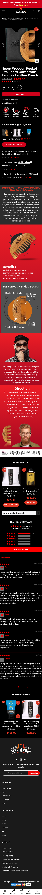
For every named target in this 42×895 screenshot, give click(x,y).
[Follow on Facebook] (17, 759)
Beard (4, 835)
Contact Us (6, 796)
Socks (4, 820)
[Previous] (3, 45)
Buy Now (23, 5)
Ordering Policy (7, 852)
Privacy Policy (7, 848)
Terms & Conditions (9, 863)
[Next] (38, 45)
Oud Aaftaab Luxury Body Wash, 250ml (31, 490)
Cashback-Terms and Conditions (15, 871)
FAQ (3, 803)
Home (4, 18)
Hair (3, 831)
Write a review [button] (21, 549)
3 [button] (22, 687)
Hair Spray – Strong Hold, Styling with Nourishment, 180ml (11, 491)
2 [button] (18, 687)
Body (3, 824)
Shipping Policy (7, 855)
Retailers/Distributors (10, 867)
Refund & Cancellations (11, 859)
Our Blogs (5, 799)
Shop (4, 792)
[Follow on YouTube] (25, 759)
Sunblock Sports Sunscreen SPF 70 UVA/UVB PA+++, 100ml (11, 724)
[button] (7, 82)
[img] (5, 564)
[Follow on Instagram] (21, 759)
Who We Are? (7, 788)
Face (3, 816)
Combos (5, 827)
